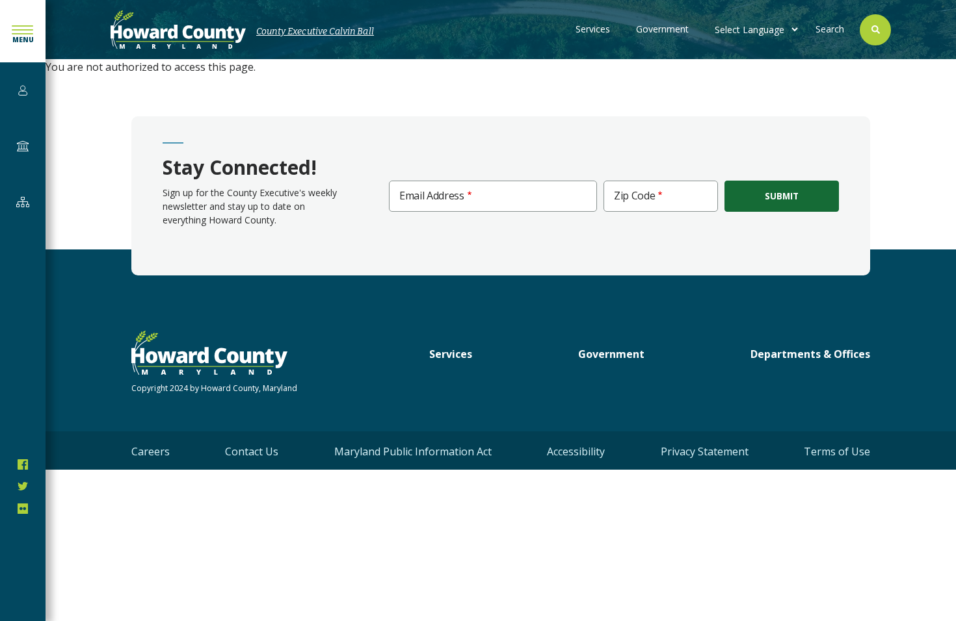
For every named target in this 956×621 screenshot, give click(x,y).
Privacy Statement (705, 451)
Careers (150, 451)
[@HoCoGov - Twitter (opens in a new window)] (23, 486)
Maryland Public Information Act (413, 451)
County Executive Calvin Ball (315, 31)
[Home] (178, 29)
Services (593, 29)
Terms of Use (837, 451)
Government (662, 29)
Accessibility (576, 451)
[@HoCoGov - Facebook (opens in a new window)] (23, 464)
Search (830, 29)
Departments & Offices (810, 354)
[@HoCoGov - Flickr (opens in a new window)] (23, 508)
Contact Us (251, 451)
